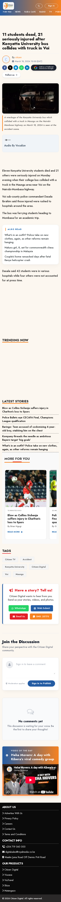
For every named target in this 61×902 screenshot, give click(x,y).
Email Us (20, 616)
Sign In (51, 5)
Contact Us (9, 829)
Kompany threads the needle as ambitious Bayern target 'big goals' (26, 438)
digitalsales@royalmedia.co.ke (20, 852)
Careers (8, 823)
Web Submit (43, 608)
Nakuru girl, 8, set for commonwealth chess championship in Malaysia (29, 249)
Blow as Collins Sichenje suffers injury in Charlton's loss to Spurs (25, 409)
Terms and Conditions (15, 834)
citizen (18, 57)
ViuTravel (8, 880)
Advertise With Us (13, 813)
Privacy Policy (11, 818)
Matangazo (10, 890)
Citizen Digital (11, 869)
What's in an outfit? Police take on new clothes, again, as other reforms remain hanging (27, 238)
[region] (30, 502)
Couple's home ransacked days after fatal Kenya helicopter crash (28, 258)
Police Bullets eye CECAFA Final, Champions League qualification (27, 419)
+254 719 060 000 (15, 846)
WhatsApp (20, 608)
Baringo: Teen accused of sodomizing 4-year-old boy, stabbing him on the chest (28, 428)
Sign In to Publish (41, 683)
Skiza (7, 885)
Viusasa (8, 875)
